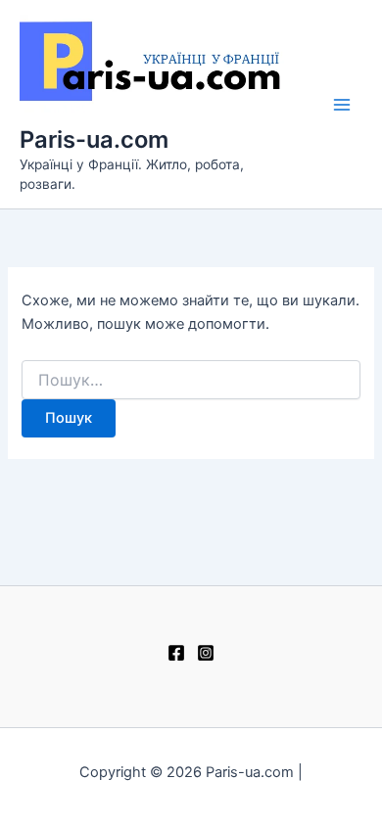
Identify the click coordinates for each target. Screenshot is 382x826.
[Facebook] (176, 653)
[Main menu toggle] (341, 104)
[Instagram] (206, 653)
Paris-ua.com (94, 139)
